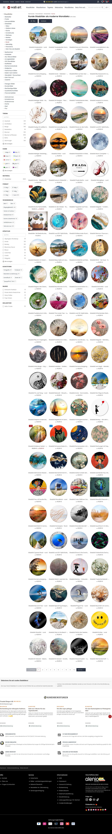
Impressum (3, 768)
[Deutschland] (86, 810)
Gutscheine (34, 778)
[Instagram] (87, 799)
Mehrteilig (9, 44)
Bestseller (8, 17)
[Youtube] (94, 799)
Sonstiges (9, 40)
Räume (22, 2)
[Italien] (91, 810)
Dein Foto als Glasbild (13, 49)
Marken (17, 2)
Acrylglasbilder (10, 59)
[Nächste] (110, 716)
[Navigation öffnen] (4, 7)
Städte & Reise (10, 28)
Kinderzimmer (9, 102)
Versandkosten (10, 734)
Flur (6, 108)
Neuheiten (6, 2)
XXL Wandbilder (10, 61)
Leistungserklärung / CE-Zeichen (69, 800)
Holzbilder (8, 54)
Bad (6, 106)
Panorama (9, 47)
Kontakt (4, 778)
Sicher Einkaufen (10, 742)
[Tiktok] (97, 799)
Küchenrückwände (11, 66)
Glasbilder (8, 24)
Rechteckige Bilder (11, 88)
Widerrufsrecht (24, 768)
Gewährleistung (64, 797)
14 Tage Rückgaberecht (70, 734)
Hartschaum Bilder (11, 70)
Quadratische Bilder (11, 91)
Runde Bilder (9, 86)
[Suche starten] (102, 7)
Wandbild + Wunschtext (12, 75)
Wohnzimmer (9, 97)
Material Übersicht (36, 784)
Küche (8, 31)
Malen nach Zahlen (11, 73)
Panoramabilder (10, 93)
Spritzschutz (9, 52)
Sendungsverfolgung (37, 791)
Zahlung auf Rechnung (70, 752)
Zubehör (7, 80)
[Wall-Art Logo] (14, 7)
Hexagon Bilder (10, 84)
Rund (7, 42)
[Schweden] (103, 810)
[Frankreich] (89, 810)
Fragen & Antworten (8, 784)
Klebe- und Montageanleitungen (41, 781)
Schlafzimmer (9, 99)
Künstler (27, 2)
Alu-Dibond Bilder (10, 57)
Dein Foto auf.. (9, 77)
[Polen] (105, 810)
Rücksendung (63, 787)
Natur (7, 26)
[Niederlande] (93, 810)
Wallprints (8, 68)
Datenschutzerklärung (13, 768)
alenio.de (88, 784)
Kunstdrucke (10, 33)
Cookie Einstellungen (65, 803)
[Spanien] (101, 810)
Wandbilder (8, 14)
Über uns (5, 781)
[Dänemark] (96, 810)
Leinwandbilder (10, 21)
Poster (7, 19)
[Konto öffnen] (98, 2)
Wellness (8, 35)
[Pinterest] (90, 799)
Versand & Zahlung (65, 784)
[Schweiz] (98, 810)
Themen (12, 2)
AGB (60, 778)
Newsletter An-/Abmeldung (39, 787)
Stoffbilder (8, 64)
